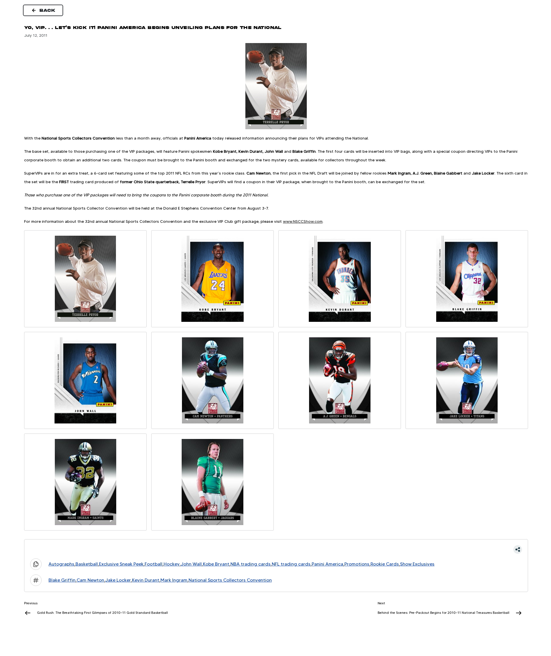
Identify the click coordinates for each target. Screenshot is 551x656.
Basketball (86, 564)
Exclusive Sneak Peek (121, 564)
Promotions (356, 564)
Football (153, 564)
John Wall (191, 564)
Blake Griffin (61, 580)
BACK (48, 10)
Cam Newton (90, 580)
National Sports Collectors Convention (230, 580)
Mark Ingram (173, 580)
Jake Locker (118, 580)
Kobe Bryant (216, 564)
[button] (276, 549)
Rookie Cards (384, 564)
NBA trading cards (250, 564)
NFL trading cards (291, 564)
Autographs (61, 564)
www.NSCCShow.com (303, 221)
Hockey (172, 564)
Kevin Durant (145, 580)
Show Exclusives (417, 564)
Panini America (327, 564)
